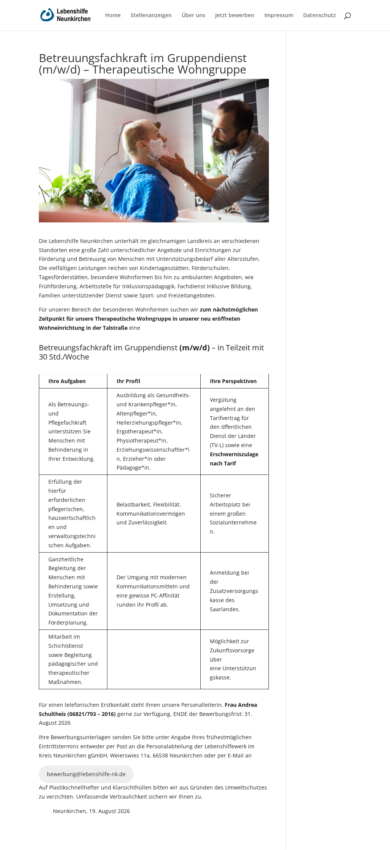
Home (113, 16)
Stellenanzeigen (151, 16)
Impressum (278, 16)
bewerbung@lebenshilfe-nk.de (86, 774)
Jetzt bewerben (234, 16)
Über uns (193, 16)
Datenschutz (319, 16)
